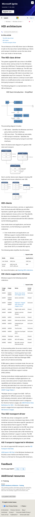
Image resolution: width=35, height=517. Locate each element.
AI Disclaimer (5, 510)
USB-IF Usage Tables (7, 390)
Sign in (32, 18)
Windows (8, 21)
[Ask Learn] (29, 21)
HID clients (6, 40)
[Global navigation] (1, 17)
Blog (23, 510)
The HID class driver (8, 38)
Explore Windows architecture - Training (12, 485)
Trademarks (13, 514)
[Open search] (27, 17)
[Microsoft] (17, 18)
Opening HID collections (25, 270)
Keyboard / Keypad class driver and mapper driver (20, 304)
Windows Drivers (17, 21)
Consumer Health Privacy (23, 512)
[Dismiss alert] (32, 2)
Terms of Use (4, 514)
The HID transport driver (9, 42)
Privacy (11, 512)
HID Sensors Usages (7, 410)
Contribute (4, 512)
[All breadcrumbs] (2, 21)
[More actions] (32, 21)
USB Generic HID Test (7, 452)
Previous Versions (15, 510)
